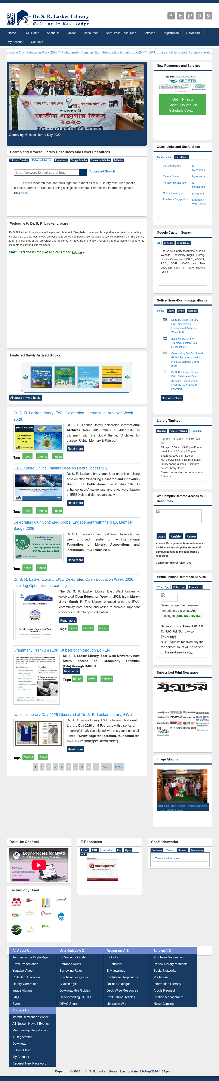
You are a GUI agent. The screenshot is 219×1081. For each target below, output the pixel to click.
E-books (168, 242)
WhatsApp (163, 587)
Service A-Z (162, 947)
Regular (161, 430)
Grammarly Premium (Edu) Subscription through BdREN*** (70, 52)
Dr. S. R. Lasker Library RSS (208, 15)
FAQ (15, 993)
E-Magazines (116, 967)
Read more (75, 448)
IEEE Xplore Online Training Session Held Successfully (60, 468)
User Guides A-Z (71, 947)
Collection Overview (26, 974)
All (158, 242)
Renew (191, 536)
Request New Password (29, 1060)
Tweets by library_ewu (168, 855)
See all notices (172, 398)
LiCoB (84, 846)
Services (149, 33)
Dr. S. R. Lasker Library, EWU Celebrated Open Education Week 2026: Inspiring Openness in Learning (184, 380)
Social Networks (165, 967)
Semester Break (178, 430)
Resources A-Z (118, 947)
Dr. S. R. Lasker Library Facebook (171, 15)
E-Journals (183, 242)
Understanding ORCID (75, 993)
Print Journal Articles (121, 993)
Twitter (170, 846)
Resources (91, 33)
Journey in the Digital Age (30, 954)
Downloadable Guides (74, 987)
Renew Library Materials (171, 960)
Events (17, 1000)
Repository (61, 160)
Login (161, 536)
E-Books (113, 954)
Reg (119, 846)
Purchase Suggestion (175, 199)
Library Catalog (19, 160)
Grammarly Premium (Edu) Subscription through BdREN (61, 650)
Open (128, 846)
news (27, 456)
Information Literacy (167, 980)
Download (193, 33)
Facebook (157, 846)
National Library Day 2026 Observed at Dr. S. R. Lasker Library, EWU (72, 714)
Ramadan (196, 430)
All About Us (21, 947)
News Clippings (164, 1000)
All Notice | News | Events (30, 1020)
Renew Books (171, 176)
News (171, 310)
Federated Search (41, 160)
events (42, 456)
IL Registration (22, 1033)
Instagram (197, 846)
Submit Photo (21, 1046)
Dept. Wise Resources (121, 33)
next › (106, 767)
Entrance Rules (70, 960)
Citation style (68, 980)
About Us (53, 33)
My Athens (198, 193)
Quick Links (164, 157)
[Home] (49, 25)
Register (176, 536)
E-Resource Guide (72, 954)
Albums (192, 310)
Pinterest (182, 846)
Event (181, 310)
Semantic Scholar (100, 160)
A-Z (83, 850)
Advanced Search (101, 171)
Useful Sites (181, 157)
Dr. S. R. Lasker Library (101, 1068)
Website (118, 160)
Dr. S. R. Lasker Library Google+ (190, 15)
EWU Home (31, 33)
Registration (171, 33)
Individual (107, 846)
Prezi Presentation (25, 960)
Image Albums (22, 987)
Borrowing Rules (71, 967)
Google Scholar (79, 160)
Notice (160, 310)
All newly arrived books (25, 397)
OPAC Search (69, 1000)
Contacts (37, 42)
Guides (71, 33)
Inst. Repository (172, 165)
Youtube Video (22, 967)
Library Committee (25, 980)
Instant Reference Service (30, 1013)
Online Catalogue (173, 193)
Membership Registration (29, 1027)
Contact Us (195, 587)
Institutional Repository (122, 974)
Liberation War (116, 1000)
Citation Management (168, 993)
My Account (16, 42)
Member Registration (175, 182)
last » (119, 767)
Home (12, 33)
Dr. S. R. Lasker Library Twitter (180, 15)
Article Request (164, 987)
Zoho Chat (179, 587)
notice (57, 456)
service (107, 678)
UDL (95, 846)
